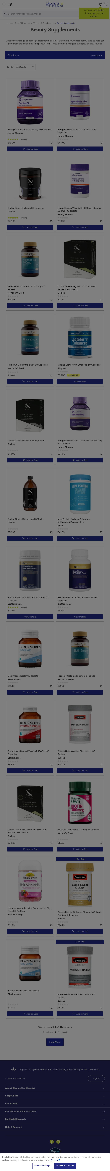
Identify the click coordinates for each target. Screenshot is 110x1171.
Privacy (54, 1160)
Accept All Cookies (65, 1166)
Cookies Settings (42, 1166)
